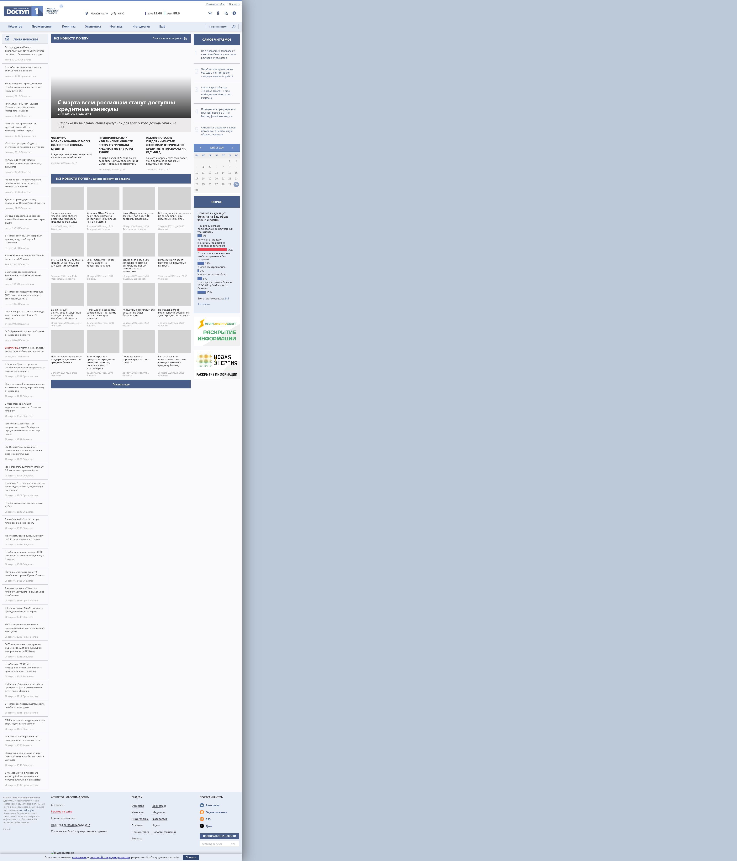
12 (209, 173)
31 (196, 190)
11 (203, 173)
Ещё (162, 26)
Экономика (93, 26)
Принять (191, 857)
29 (229, 184)
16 (236, 173)
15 (229, 173)
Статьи (6, 829)
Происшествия (42, 26)
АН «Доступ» (27, 810)
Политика (69, 26)
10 (196, 173)
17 (196, 178)
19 (209, 178)
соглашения (79, 857)
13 (216, 173)
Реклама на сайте (215, 4)
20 (216, 178)
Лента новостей (25, 39)
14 (223, 173)
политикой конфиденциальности (110, 857)
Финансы (116, 26)
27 (216, 184)
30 (236, 184)
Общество (15, 26)
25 (203, 184)
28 (223, 184)
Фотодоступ (141, 26)
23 (236, 178)
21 (223, 178)
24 (196, 184)
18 (203, 178)
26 (209, 184)
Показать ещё (121, 384)
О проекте (234, 4)
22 (229, 178)
